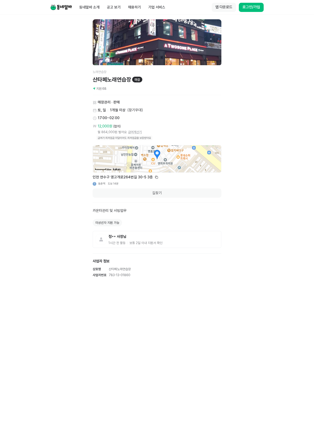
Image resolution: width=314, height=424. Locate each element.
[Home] (61, 7)
